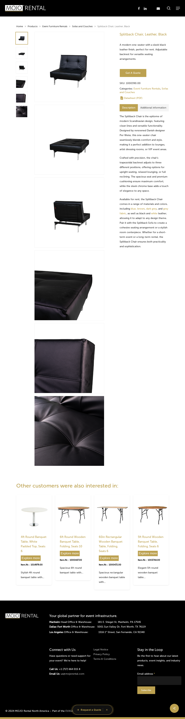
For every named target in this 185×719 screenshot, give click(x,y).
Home (19, 26)
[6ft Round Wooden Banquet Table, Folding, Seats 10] (73, 512)
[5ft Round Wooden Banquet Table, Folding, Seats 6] (151, 512)
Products (33, 26)
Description (128, 107)
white (154, 213)
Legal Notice (100, 649)
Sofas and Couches (82, 26)
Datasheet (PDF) (133, 98)
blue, (133, 208)
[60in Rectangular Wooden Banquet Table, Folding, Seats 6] (112, 512)
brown (141, 208)
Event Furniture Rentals (54, 26)
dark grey (151, 208)
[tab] (129, 107)
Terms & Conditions (104, 659)
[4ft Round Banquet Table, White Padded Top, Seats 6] (34, 512)
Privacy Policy (101, 654)
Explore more (31, 558)
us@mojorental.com (72, 673)
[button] (178, 8)
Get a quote (133, 72)
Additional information (153, 107)
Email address (146, 673)
